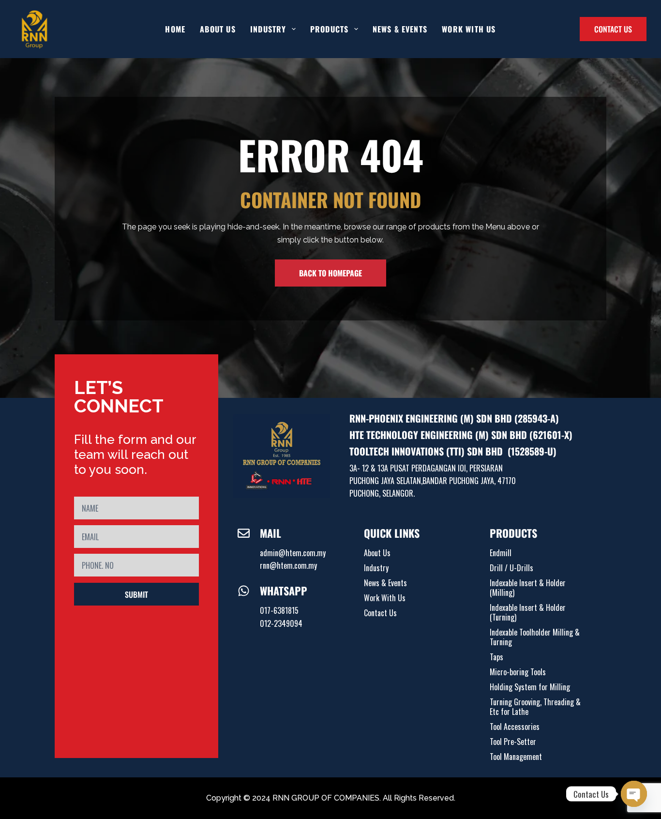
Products (329, 29)
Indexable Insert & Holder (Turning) (528, 612)
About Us (218, 29)
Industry (376, 568)
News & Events (400, 29)
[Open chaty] (634, 794)
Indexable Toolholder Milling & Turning (535, 637)
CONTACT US (613, 29)
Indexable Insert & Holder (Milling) (528, 587)
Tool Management (516, 756)
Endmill (500, 553)
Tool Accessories (515, 726)
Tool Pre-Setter (513, 741)
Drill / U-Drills (511, 568)
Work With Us (469, 29)
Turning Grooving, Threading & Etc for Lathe (535, 706)
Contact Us (380, 613)
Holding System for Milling (530, 687)
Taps (496, 657)
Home (175, 29)
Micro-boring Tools (518, 672)
